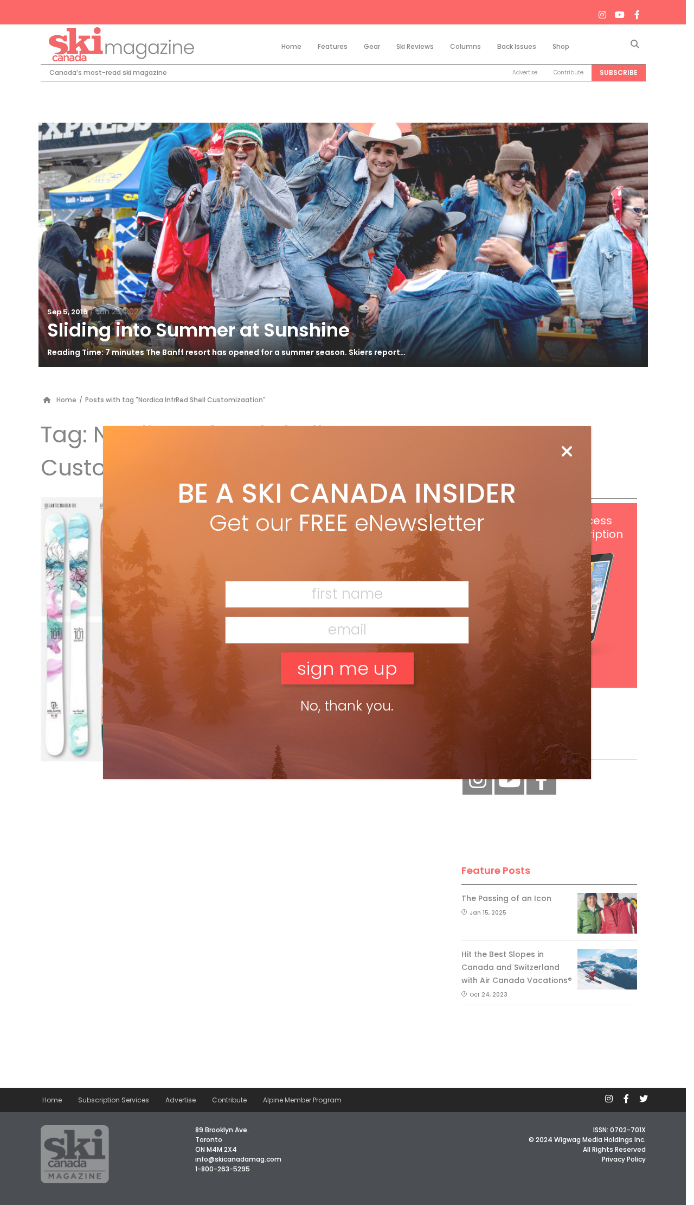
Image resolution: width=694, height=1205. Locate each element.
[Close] (566, 452)
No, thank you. (347, 705)
